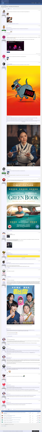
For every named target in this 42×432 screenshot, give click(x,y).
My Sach (4, 416)
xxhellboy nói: (8, 262)
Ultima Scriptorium (10, 420)
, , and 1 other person (13, 23)
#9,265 (39, 62)
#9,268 (39, 232)
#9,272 (39, 278)
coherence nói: (8, 169)
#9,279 (39, 392)
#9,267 (39, 178)
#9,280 (39, 400)
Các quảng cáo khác (10, 416)
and (10, 230)
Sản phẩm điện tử (10, 418)
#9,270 (39, 260)
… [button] (12, 8)
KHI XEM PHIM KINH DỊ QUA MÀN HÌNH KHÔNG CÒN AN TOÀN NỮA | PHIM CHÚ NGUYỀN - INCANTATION (14, 413)
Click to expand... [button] (23, 121)
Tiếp (14, 8)
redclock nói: (8, 252)
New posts (2, 4)
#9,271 (39, 269)
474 (13, 8)
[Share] (38, 10)
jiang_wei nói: (8, 366)
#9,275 (39, 355)
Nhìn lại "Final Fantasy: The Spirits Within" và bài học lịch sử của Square (11, 419)
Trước (2, 8)
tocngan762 (4, 418)
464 (8, 8)
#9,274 (39, 346)
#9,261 (39, 10)
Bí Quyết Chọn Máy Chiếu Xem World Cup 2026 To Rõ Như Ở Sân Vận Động (12, 417)
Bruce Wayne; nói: (9, 357)
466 (11, 8)
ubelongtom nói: (9, 116)
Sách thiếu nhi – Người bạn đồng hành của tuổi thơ (9, 415)
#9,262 (39, 25)
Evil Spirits (38, 413)
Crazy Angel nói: (9, 27)
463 (7, 8)
